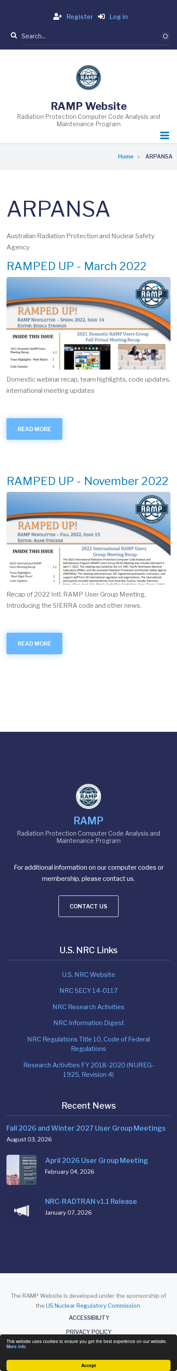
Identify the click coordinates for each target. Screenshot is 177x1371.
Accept (88, 1365)
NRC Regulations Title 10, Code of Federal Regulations (88, 1044)
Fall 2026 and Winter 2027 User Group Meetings (86, 1128)
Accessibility (89, 1318)
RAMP (88, 821)
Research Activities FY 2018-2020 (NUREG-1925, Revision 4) (88, 1070)
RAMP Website (89, 106)
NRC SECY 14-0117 (88, 991)
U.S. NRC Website (88, 975)
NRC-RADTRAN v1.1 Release (91, 1201)
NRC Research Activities (88, 1007)
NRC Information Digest (88, 1023)
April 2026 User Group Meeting (96, 1160)
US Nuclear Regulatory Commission (93, 1305)
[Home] (88, 77)
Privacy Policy (89, 1332)
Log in (118, 16)
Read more (40, 433)
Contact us (88, 906)
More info (16, 1346)
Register (79, 16)
